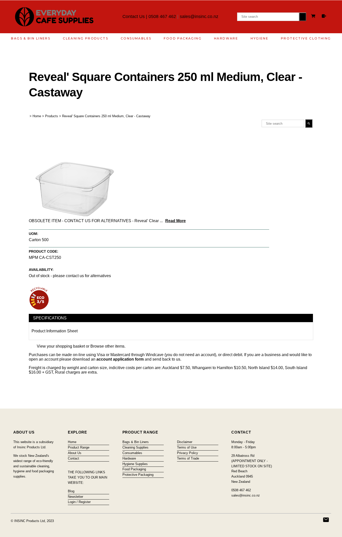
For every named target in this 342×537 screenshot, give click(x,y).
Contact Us (133, 16)
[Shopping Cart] (314, 16)
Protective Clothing (306, 38)
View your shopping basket (61, 346)
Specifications (50, 318)
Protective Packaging (137, 475)
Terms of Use (187, 447)
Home (37, 116)
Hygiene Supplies (135, 464)
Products (51, 116)
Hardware (226, 38)
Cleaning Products (85, 38)
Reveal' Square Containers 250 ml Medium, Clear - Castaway (106, 116)
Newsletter (75, 497)
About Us (74, 453)
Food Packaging (183, 38)
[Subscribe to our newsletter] (326, 519)
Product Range (78, 447)
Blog (71, 491)
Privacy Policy (187, 453)
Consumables (136, 38)
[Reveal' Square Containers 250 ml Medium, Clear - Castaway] (75, 215)
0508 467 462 (162, 16)
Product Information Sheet (55, 331)
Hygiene (259, 38)
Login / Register (79, 502)
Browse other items (107, 346)
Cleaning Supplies (135, 447)
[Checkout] (323, 15)
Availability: (41, 270)
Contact (73, 458)
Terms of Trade (188, 458)
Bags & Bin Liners (30, 38)
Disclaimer (184, 442)
